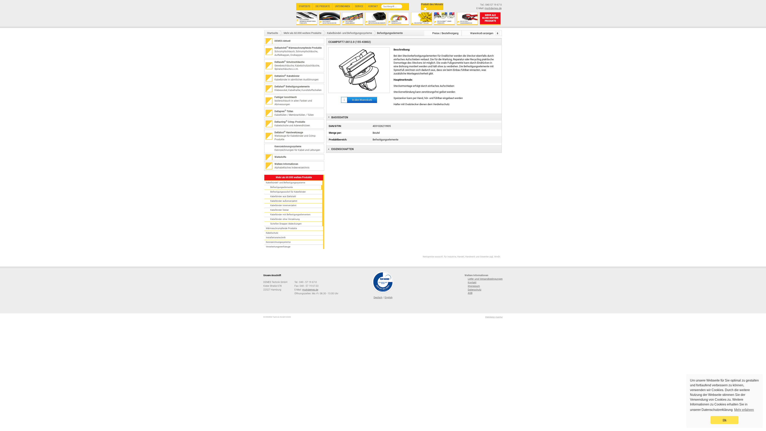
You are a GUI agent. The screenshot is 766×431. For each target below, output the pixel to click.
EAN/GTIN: (335, 126)
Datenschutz (474, 289)
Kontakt (472, 282)
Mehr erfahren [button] (744, 409)
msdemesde (310, 289)
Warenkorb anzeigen (484, 33)
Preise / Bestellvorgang (445, 33)
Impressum (474, 286)
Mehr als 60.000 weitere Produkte (302, 33)
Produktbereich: (338, 139)
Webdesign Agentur (494, 317)
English (389, 297)
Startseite (272, 33)
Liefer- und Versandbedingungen (485, 279)
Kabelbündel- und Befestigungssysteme (349, 33)
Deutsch (378, 297)
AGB (470, 293)
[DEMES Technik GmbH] (278, 13)
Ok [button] (725, 420)
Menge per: (335, 132)
